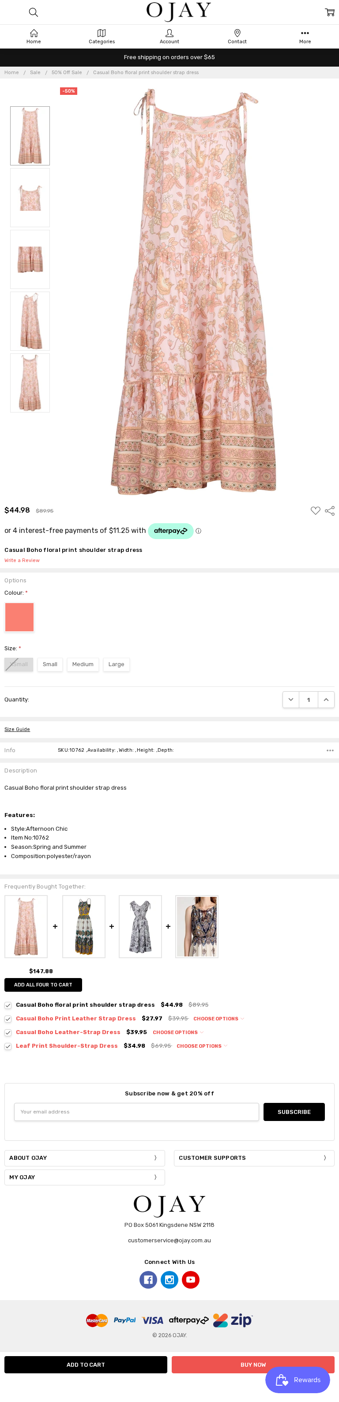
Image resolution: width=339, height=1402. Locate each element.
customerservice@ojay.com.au (169, 1240)
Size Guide (17, 729)
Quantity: (16, 699)
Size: (12, 648)
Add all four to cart (43, 985)
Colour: (16, 592)
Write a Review (22, 560)
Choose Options (216, 1019)
